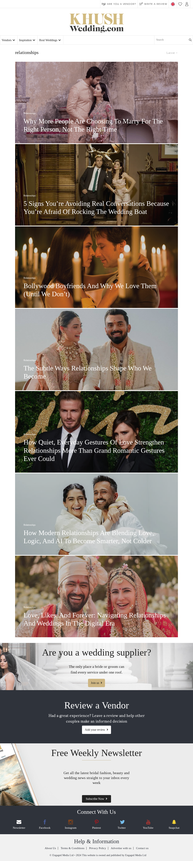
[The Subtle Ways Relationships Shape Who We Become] (96, 349)
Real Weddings (48, 40)
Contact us (142, 848)
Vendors (6, 40)
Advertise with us (121, 848)
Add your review (95, 729)
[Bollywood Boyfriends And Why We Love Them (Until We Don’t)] (96, 267)
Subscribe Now (95, 798)
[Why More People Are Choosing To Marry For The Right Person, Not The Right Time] (96, 102)
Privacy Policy (97, 848)
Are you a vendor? (121, 3)
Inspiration (25, 40)
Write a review (155, 3)
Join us (95, 682)
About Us (50, 848)
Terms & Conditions (72, 848)
